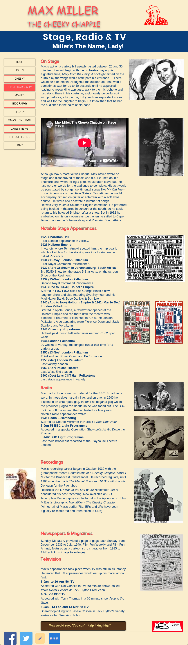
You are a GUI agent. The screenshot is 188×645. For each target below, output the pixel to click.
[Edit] (40, 638)
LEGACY (20, 112)
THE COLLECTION (19, 137)
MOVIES (20, 95)
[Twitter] (26, 638)
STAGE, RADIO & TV (20, 87)
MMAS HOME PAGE (20, 120)
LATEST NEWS (20, 129)
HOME (20, 62)
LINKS (20, 145)
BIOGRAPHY (19, 104)
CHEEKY (20, 79)
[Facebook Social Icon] (10, 638)
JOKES (19, 70)
